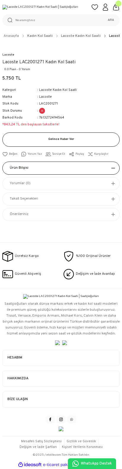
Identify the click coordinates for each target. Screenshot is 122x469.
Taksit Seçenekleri (24, 198)
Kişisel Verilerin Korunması (82, 447)
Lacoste (8, 55)
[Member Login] (105, 7)
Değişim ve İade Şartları (38, 447)
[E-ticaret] (60, 464)
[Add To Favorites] (9, 154)
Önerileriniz (19, 214)
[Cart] (116, 7)
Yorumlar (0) (20, 183)
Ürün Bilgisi (19, 167)
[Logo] (44, 7)
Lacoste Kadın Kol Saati (58, 90)
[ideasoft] (30, 465)
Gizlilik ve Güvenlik (81, 441)
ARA (111, 20)
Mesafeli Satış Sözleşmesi (41, 441)
